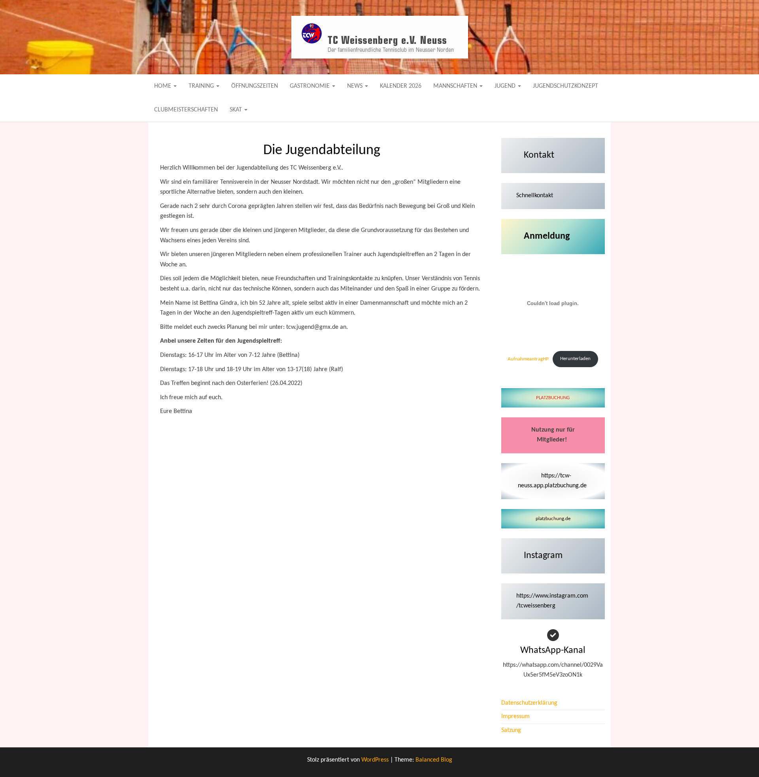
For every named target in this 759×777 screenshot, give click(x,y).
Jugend (506, 86)
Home (163, 86)
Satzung (511, 730)
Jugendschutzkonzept (565, 86)
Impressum (515, 716)
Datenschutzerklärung (529, 703)
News (355, 86)
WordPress (375, 760)
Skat (237, 110)
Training (202, 86)
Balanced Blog (433, 760)
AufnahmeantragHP (528, 358)
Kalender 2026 (400, 86)
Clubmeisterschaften (186, 110)
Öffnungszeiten (254, 86)
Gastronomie (310, 86)
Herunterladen (575, 358)
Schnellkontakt (534, 195)
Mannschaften (456, 86)
